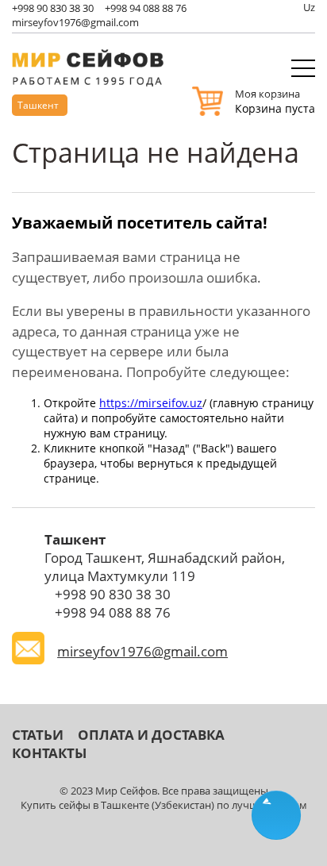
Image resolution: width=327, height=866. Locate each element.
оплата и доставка (151, 735)
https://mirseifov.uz (150, 402)
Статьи (37, 735)
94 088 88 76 (146, 8)
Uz (309, 7)
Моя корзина (267, 94)
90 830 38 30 (53, 8)
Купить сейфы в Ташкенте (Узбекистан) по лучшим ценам (164, 805)
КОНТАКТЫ (49, 753)
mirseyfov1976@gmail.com (75, 22)
